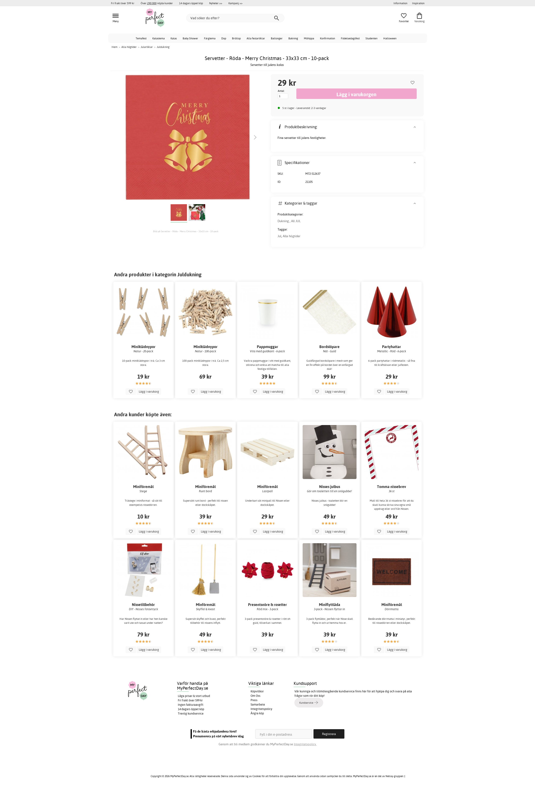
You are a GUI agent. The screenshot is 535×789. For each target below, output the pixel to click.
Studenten (371, 38)
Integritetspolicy (261, 709)
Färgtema (209, 38)
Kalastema (158, 38)
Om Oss (255, 696)
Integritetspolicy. (305, 744)
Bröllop (236, 38)
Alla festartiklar (256, 38)
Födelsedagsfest (350, 38)
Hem (114, 47)
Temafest (141, 38)
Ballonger (277, 38)
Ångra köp (257, 713)
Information (400, 3)
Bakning (293, 38)
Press (254, 700)
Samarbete (258, 704)
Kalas (174, 38)
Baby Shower (190, 38)
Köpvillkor (257, 691)
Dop (223, 38)
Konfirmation (327, 38)
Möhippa (309, 38)
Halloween (389, 38)
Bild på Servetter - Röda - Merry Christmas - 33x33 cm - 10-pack (185, 231)
